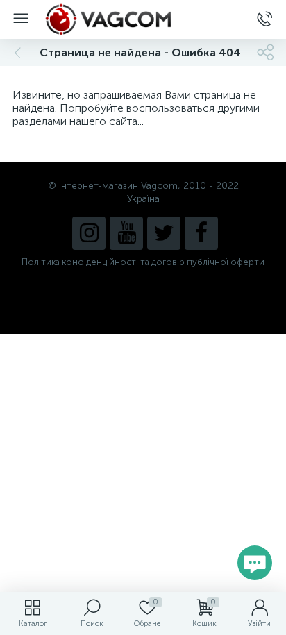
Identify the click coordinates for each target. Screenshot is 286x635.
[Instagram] (89, 233)
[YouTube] (126, 233)
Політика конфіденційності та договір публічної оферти (143, 262)
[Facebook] (201, 233)
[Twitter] (163, 233)
